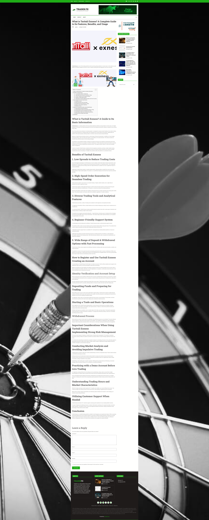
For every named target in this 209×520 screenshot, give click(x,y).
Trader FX (82, 9)
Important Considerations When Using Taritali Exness (82, 107)
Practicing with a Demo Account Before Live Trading (83, 110)
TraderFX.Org (106, 516)
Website (73, 458)
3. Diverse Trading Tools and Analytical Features (82, 96)
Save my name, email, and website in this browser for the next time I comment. (88, 464)
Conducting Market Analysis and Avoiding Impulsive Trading (84, 109)
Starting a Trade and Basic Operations (81, 104)
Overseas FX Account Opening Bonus (130, 47)
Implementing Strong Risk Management (81, 108)
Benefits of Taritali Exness (78, 92)
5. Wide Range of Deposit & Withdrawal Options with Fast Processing (85, 98)
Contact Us (87, 1)
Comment (74, 433)
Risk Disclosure (105, 505)
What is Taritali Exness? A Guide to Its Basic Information (83, 91)
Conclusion (75, 114)
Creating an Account (78, 101)
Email (73, 452)
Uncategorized (120, 481)
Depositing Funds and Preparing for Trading (82, 103)
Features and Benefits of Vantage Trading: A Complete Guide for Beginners (130, 39)
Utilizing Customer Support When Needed (81, 113)
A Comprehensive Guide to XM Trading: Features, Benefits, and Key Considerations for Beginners (131, 63)
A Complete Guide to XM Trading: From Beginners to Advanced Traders (131, 54)
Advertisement (81, 1)
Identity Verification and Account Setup (81, 102)
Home (72, 1)
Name (73, 446)
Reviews (119, 480)
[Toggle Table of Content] (95, 90)
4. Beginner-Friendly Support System (81, 97)
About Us (75, 1)
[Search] (134, 84)
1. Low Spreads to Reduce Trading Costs (81, 93)
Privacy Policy (94, 505)
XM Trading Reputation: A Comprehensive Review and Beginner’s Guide (131, 71)
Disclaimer (100, 505)
